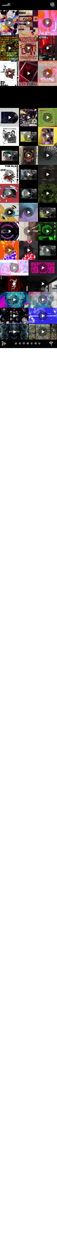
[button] (51, 344)
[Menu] (52, 4)
